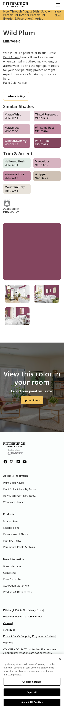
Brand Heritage (12, 566)
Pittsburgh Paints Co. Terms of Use (22, 616)
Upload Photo (32, 400)
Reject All (32, 692)
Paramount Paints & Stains (19, 547)
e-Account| (9, 629)
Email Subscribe (12, 579)
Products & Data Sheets (17, 592)
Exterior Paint (11, 527)
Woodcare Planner (14, 502)
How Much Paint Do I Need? (19, 495)
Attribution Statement (16, 585)
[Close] (60, 659)
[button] (57, 5)
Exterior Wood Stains (15, 534)
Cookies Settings (31, 681)
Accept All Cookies (31, 702)
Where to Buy (16, 96)
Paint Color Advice (15, 82)
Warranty (8, 642)
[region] (32, 681)
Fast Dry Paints (12, 540)
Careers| (8, 623)
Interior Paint (11, 521)
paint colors (51, 66)
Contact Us (9, 572)
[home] (15, 5)
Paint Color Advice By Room (19, 489)
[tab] (17, 293)
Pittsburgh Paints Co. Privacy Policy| (23, 610)
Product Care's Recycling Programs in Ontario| (29, 636)
